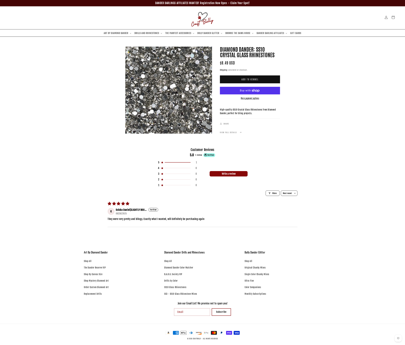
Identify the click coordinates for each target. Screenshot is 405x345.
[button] (117, 33)
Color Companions (253, 287)
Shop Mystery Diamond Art (96, 280)
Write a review (229, 173)
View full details (228, 132)
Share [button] (226, 123)
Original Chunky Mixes (255, 267)
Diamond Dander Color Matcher (178, 267)
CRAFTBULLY (197, 339)
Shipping (223, 70)
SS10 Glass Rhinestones (175, 287)
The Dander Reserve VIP (95, 267)
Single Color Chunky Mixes (257, 274)
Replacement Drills (93, 294)
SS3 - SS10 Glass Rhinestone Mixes (180, 294)
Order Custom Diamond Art (96, 287)
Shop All (88, 261)
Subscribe (221, 311)
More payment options (250, 98)
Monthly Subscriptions (255, 294)
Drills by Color (171, 280)
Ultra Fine (249, 280)
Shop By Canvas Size (93, 274)
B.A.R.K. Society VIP (173, 274)
